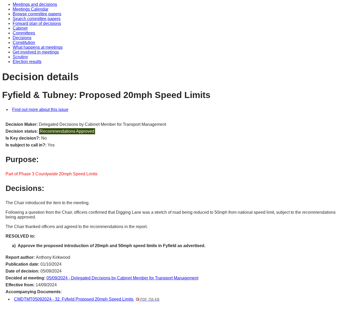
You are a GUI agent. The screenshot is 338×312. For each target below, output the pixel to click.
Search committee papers (36, 18)
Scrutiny (20, 57)
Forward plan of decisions (37, 23)
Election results (27, 61)
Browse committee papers (37, 14)
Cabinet (20, 28)
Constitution (24, 42)
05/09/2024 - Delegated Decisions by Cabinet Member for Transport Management (122, 278)
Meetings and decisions (35, 4)
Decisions (22, 37)
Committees (24, 33)
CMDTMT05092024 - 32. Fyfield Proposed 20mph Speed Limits (86, 299)
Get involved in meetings (36, 52)
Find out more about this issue (40, 109)
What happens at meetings (38, 47)
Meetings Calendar (30, 9)
